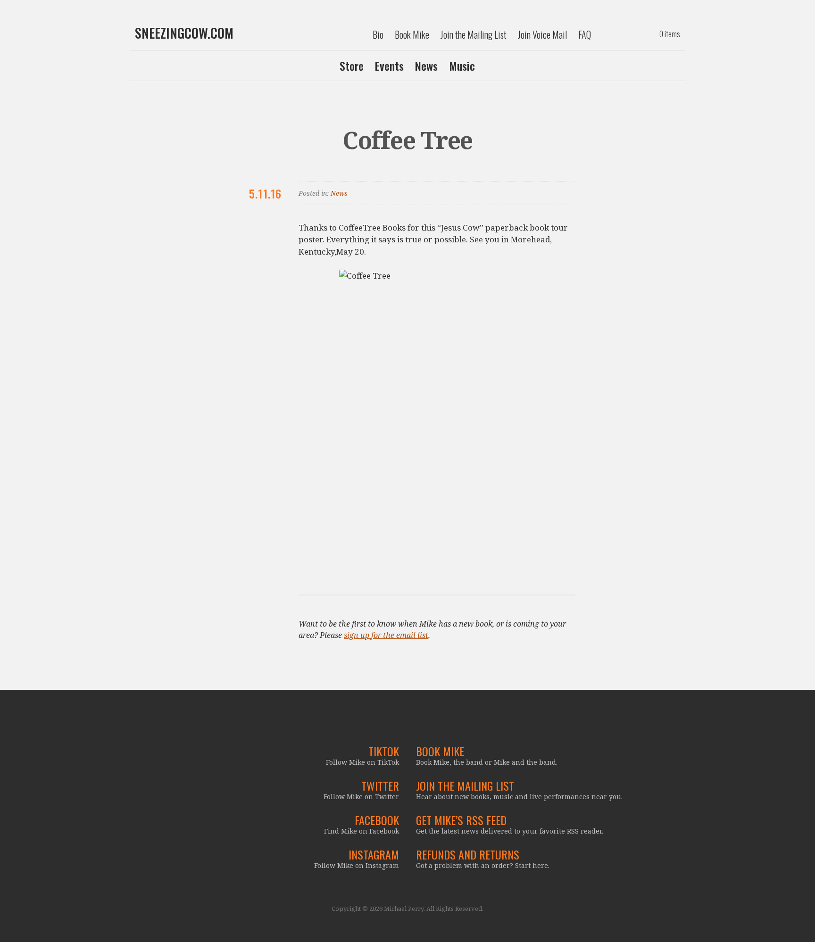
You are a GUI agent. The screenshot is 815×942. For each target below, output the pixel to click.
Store (352, 65)
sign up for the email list (386, 635)
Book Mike (412, 34)
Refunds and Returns (467, 854)
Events (389, 65)
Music (462, 65)
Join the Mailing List (474, 34)
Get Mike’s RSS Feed (461, 820)
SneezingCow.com (184, 33)
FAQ (584, 34)
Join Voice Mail (542, 34)
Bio (378, 34)
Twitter (380, 785)
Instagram (374, 854)
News (426, 65)
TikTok (383, 751)
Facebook (377, 820)
